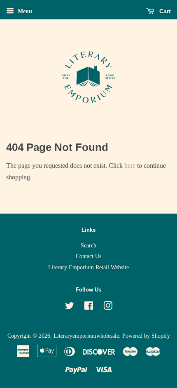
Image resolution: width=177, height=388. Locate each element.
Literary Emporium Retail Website (88, 267)
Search (88, 245)
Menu (24, 11)
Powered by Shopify (146, 336)
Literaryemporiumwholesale (86, 336)
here (129, 165)
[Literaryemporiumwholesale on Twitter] (69, 307)
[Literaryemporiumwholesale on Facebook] (88, 307)
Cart (164, 11)
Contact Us (88, 256)
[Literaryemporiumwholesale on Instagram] (107, 307)
